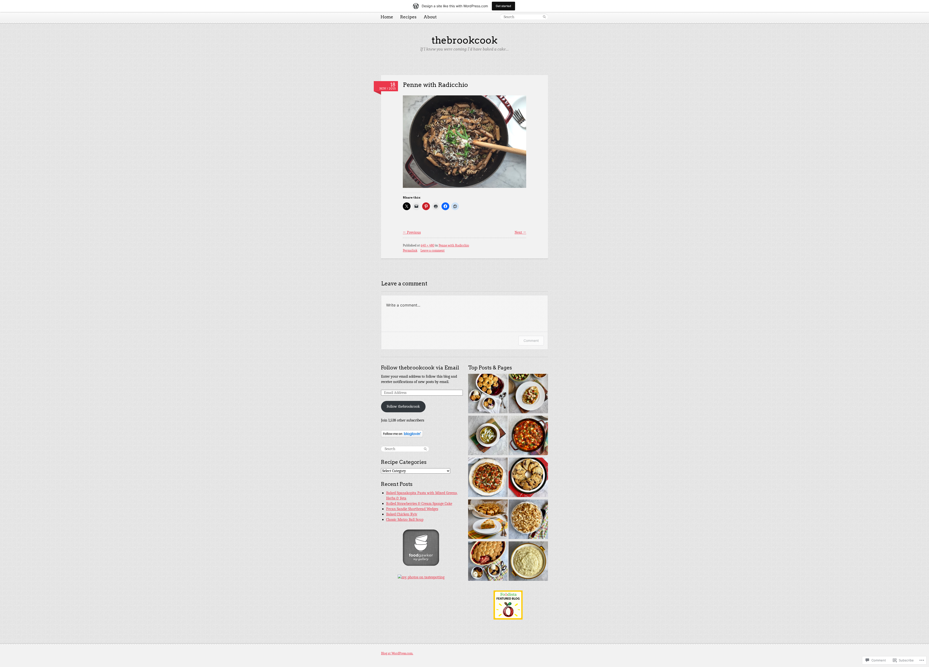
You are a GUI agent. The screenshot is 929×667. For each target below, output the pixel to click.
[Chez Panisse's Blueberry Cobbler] (488, 394)
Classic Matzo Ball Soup (404, 519)
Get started (503, 6)
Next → (520, 232)
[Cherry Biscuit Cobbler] (488, 561)
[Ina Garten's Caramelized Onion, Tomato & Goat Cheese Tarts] (488, 478)
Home (387, 17)
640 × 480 (427, 245)
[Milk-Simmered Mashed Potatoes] (528, 561)
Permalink (410, 250)
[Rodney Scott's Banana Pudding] (528, 519)
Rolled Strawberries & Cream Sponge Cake (419, 503)
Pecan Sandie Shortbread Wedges (412, 509)
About (430, 17)
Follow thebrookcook (403, 406)
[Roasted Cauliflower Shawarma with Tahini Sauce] (528, 394)
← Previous (412, 232)
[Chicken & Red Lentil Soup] (488, 436)
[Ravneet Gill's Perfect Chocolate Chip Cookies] (528, 478)
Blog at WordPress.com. (397, 653)
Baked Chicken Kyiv (401, 514)
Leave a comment (432, 250)
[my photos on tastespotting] (421, 577)
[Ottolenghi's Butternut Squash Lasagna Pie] (488, 519)
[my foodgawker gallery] (421, 564)
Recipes (408, 17)
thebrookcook (464, 40)
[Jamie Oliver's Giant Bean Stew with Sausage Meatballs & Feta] (528, 436)
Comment (531, 340)
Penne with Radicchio (435, 84)
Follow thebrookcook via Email (420, 368)
